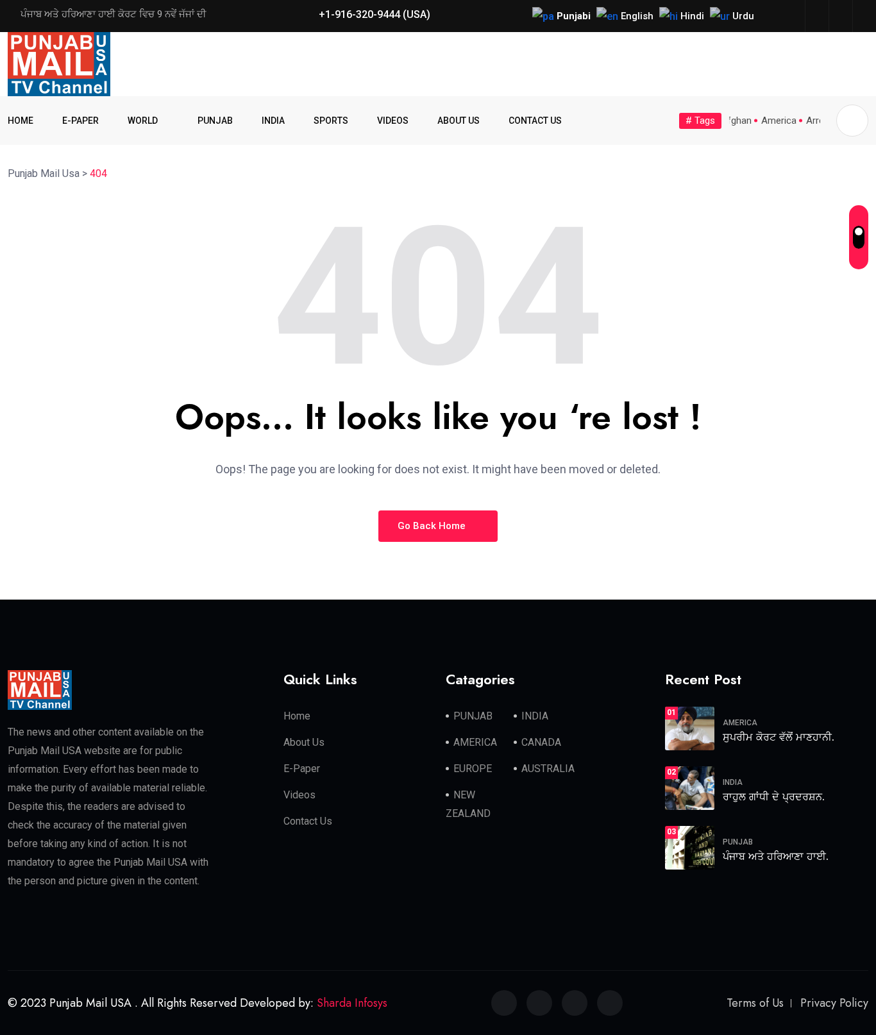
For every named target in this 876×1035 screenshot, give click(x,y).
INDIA (273, 120)
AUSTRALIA (548, 768)
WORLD (143, 120)
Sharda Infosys (352, 1003)
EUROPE (472, 768)
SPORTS (331, 120)
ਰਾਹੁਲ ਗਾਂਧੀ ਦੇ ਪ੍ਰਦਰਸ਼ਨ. (774, 796)
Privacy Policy (834, 1003)
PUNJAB (215, 120)
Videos (299, 795)
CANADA (541, 742)
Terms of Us (755, 1003)
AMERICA (475, 742)
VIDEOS (393, 120)
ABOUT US (458, 120)
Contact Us (307, 821)
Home (296, 716)
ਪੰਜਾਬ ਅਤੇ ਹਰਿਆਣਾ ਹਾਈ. (776, 856)
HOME (20, 120)
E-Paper (301, 768)
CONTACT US (535, 120)
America (778, 120)
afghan (737, 120)
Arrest (819, 120)
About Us (303, 742)
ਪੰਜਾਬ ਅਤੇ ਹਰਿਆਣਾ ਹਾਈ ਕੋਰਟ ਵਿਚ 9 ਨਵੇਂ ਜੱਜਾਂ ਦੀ (113, 14)
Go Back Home (433, 526)
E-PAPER (80, 120)
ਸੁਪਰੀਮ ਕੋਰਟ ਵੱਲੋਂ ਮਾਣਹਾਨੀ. (778, 737)
